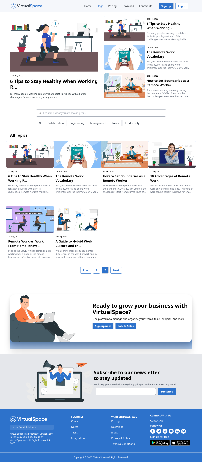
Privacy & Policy (120, 438)
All (40, 123)
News (115, 123)
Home (88, 6)
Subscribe (167, 391)
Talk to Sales (126, 326)
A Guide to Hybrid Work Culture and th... (74, 243)
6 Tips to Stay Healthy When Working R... (54, 84)
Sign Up (166, 6)
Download (128, 6)
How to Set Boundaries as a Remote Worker (168, 82)
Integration (78, 438)
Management (98, 123)
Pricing (112, 6)
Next (116, 270)
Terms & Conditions (123, 444)
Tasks (74, 432)
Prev (86, 270)
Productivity (132, 123)
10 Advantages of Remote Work (170, 178)
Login (181, 6)
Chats (74, 421)
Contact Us (145, 6)
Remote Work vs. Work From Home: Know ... (26, 243)
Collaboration (56, 123)
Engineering (77, 123)
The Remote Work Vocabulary (161, 54)
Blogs (100, 6)
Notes (74, 427)
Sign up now (103, 326)
